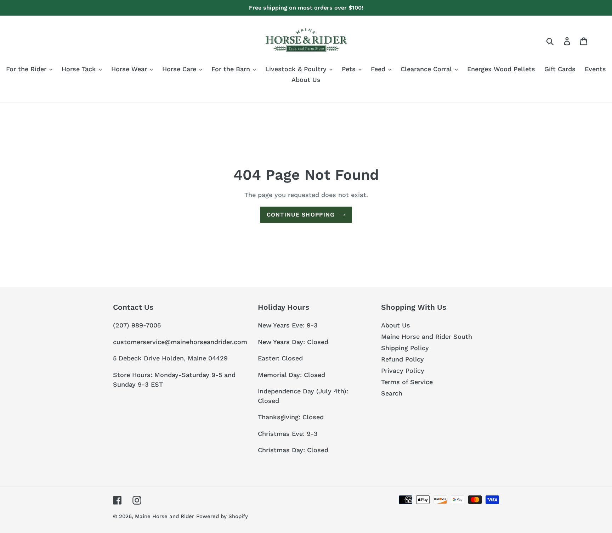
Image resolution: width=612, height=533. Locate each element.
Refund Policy (402, 359)
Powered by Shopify (222, 516)
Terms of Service (407, 382)
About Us (395, 325)
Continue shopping (301, 214)
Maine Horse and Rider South (426, 336)
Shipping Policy (405, 348)
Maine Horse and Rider (164, 516)
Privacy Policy (402, 370)
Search (391, 393)
